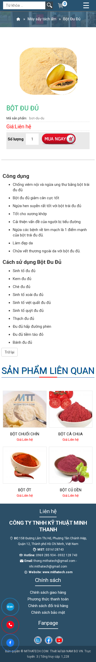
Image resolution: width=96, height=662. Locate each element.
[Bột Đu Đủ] (48, 70)
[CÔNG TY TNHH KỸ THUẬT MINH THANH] (18, 19)
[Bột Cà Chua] (71, 409)
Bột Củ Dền (70, 490)
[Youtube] (59, 641)
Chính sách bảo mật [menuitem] (48, 612)
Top (84, 637)
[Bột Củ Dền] (71, 465)
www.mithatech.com (57, 572)
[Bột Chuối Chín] (25, 409)
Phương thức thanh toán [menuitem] (48, 599)
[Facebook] (49, 641)
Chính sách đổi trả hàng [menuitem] (48, 605)
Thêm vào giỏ (58, 139)
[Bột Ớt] (25, 465)
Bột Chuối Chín (24, 434)
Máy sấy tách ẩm (42, 19)
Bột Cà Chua (70, 434)
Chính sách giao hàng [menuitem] (48, 592)
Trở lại (9, 352)
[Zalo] (38, 641)
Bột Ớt (24, 490)
